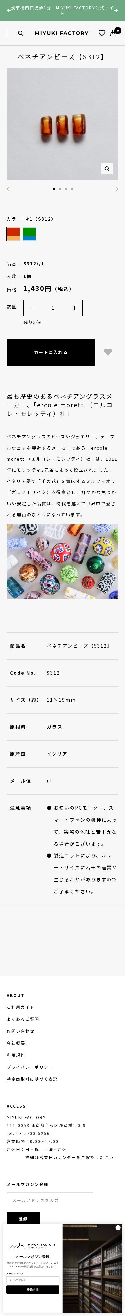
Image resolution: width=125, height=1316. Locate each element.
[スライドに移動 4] (66, 189)
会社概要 (16, 1043)
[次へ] (117, 189)
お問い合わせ (21, 1031)
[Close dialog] (118, 1227)
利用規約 (16, 1055)
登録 (23, 1218)
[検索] (20, 33)
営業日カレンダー (58, 1157)
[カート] (113, 33)
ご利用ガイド (21, 1007)
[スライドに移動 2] (54, 189)
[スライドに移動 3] (60, 189)
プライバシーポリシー (30, 1067)
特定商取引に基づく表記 (32, 1079)
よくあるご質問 (23, 1019)
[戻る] (8, 189)
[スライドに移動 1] (72, 189)
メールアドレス (14, 1273)
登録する (33, 1289)
